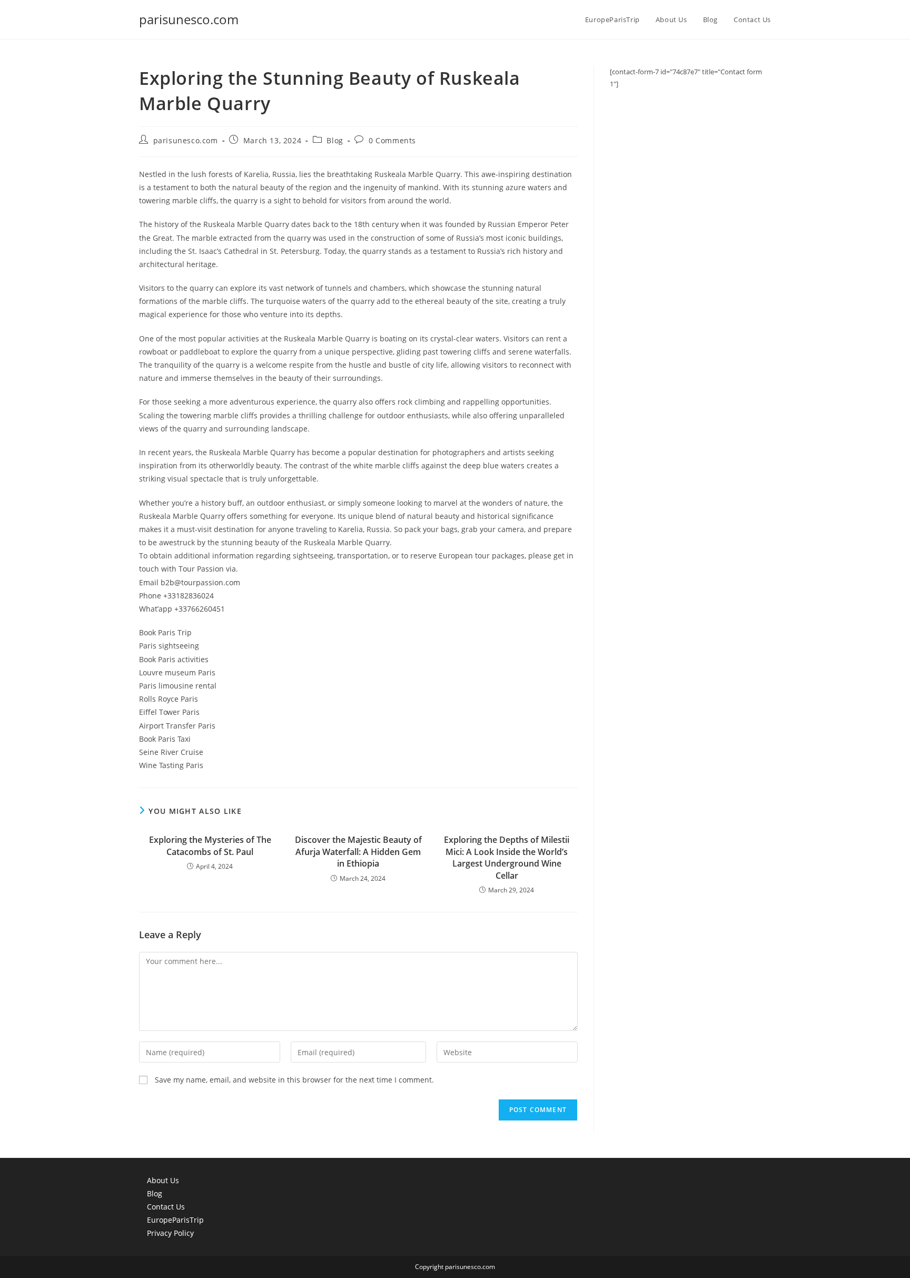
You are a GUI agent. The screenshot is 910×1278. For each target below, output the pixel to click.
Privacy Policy (170, 1233)
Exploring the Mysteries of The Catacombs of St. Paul (210, 845)
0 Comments (392, 140)
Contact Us (166, 1207)
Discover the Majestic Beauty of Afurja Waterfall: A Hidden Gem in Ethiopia (358, 851)
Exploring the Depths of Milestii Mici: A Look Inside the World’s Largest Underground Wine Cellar (506, 857)
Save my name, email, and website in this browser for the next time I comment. (294, 1080)
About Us (163, 1180)
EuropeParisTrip (175, 1220)
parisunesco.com (189, 19)
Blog (335, 140)
